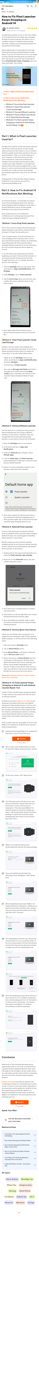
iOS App (31, 1203)
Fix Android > (11, 12)
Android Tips (21, 1197)
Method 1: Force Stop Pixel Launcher (20, 104)
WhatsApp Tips (27, 1179)
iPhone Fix (9, 1203)
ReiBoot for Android (25, 701)
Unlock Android (12, 1179)
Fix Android (21, 31)
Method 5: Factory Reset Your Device (20, 115)
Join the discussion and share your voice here (19, 1120)
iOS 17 (32, 1197)
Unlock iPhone (24, 1191)
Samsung (12, 1191)
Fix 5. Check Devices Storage (17, 117)
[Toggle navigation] (35, 5)
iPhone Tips (11, 1185)
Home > (4, 12)
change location (25, 1185)
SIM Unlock (20, 1203)
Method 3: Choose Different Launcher (20, 112)
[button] (19, 1212)
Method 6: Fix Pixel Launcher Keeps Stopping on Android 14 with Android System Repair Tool (20, 122)
